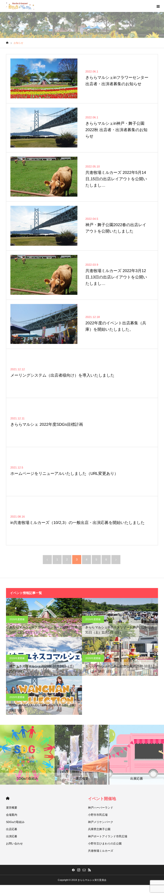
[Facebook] (73, 870)
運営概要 (11, 807)
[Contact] (84, 870)
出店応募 (11, 829)
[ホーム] (7, 43)
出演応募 (11, 836)
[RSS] (89, 870)
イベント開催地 (102, 798)
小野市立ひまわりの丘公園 (105, 843)
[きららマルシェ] (20, 6)
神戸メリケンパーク (100, 822)
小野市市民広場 (98, 814)
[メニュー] (158, 6)
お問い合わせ (14, 843)
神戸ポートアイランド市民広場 (107, 836)
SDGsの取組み (15, 822)
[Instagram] (79, 870)
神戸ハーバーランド (100, 807)
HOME (7, 798)
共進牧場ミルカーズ (100, 850)
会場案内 (11, 814)
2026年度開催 (17, 619)
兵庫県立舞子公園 (99, 829)
